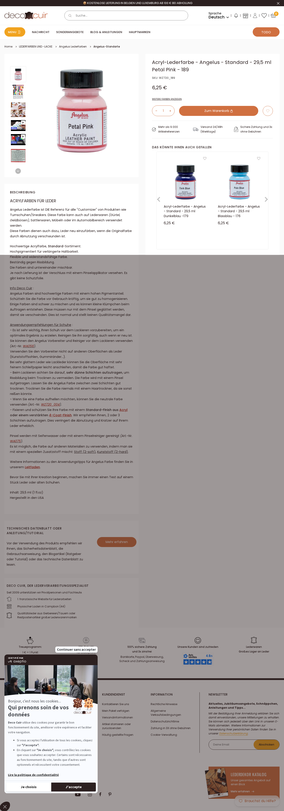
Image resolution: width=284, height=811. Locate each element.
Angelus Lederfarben (73, 46)
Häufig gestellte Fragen (117, 735)
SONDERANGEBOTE (70, 32)
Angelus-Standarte (106, 46)
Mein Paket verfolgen (115, 711)
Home (8, 46)
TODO (266, 32)
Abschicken (266, 744)
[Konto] (255, 15)
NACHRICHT (40, 32)
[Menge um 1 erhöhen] (172, 111)
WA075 (15, 441)
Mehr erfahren (117, 542)
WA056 (28, 346)
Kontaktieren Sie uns (115, 704)
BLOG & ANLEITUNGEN (106, 32)
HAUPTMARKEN (139, 32)
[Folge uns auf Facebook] (100, 794)
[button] (235, 16)
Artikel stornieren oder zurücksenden (116, 726)
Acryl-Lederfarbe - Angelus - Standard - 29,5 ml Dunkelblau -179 (185, 211)
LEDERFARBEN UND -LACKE (35, 46)
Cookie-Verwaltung (164, 735)
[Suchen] (70, 15)
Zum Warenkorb (217, 111)
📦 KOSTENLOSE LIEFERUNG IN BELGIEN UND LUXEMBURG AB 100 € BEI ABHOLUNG (137, 3)
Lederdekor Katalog (249, 774)
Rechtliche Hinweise (164, 704)
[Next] (18, 171)
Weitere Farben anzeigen (167, 99)
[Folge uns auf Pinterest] (109, 794)
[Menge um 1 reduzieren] (154, 111)
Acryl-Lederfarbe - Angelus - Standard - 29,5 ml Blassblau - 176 (239, 211)
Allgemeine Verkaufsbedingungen (166, 713)
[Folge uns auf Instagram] (90, 794)
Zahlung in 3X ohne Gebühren (171, 728)
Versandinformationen (117, 717)
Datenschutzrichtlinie (165, 721)
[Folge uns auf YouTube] (78, 794)
